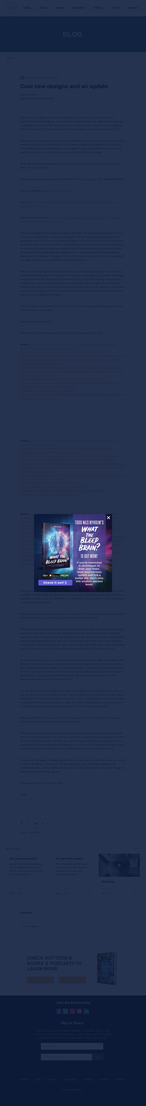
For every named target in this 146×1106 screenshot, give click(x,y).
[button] (108, 518)
